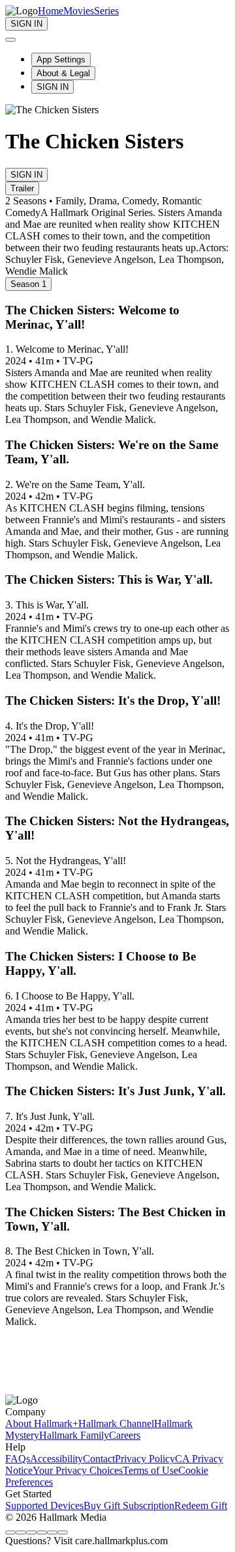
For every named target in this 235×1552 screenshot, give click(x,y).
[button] (117, 1219)
